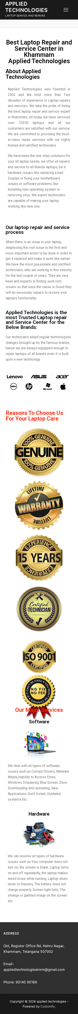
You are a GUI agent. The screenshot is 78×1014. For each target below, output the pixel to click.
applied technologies (26, 7)
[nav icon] (66, 9)
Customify (48, 1006)
